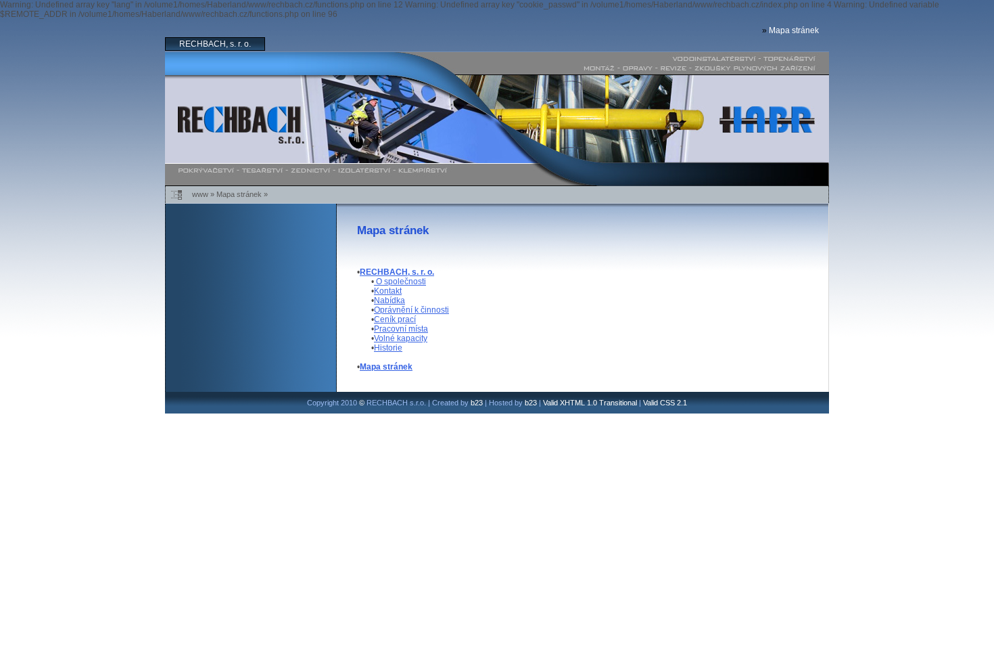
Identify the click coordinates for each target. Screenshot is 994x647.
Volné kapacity (400, 338)
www (200, 194)
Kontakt (388, 291)
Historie (388, 348)
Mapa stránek (794, 30)
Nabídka (389, 300)
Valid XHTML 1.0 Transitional (590, 403)
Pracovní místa (401, 329)
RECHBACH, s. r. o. (215, 44)
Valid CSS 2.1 (665, 403)
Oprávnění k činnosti (411, 310)
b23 (477, 403)
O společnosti (400, 281)
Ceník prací (395, 319)
